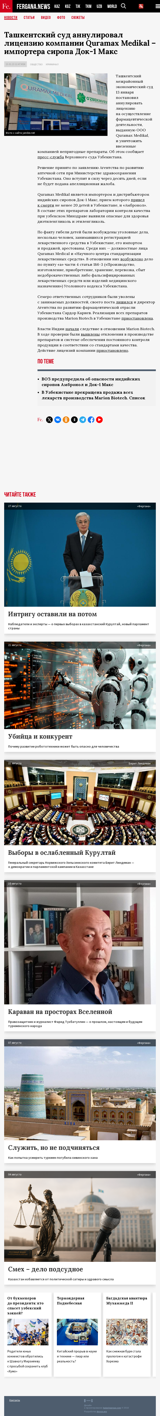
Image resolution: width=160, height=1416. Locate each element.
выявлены (90, 334)
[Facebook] (91, 419)
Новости (11, 18)
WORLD (112, 6)
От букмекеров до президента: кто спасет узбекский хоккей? (25, 1305)
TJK (78, 6)
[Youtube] (99, 419)
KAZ (57, 6)
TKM (88, 6)
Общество (36, 64)
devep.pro (102, 1411)
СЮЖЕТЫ (78, 18)
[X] (49, 419)
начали (72, 328)
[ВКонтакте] (57, 419)
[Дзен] (74, 419)
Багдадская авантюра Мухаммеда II (126, 1300)
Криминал (52, 64)
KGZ (67, 6)
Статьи (29, 18)
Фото (61, 18)
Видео (46, 18)
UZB (99, 6)
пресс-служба (51, 157)
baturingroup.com (112, 1408)
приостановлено (112, 350)
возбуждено (131, 259)
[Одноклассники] (66, 419)
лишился (124, 302)
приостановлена (137, 318)
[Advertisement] (80, 460)
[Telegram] (82, 419)
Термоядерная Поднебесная (70, 1300)
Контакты (14, 1400)
